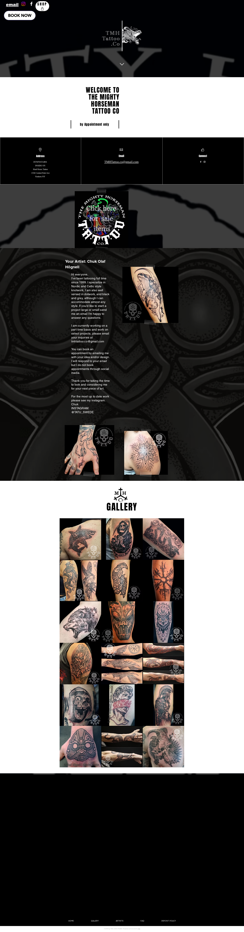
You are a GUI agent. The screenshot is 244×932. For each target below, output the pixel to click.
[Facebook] (200, 161)
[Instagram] (23, 3)
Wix (139, 928)
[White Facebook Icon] (31, 3)
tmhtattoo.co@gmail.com (87, 341)
